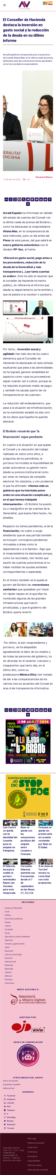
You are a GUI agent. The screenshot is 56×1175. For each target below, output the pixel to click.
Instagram (11, 1099)
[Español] (50, 2)
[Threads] (5, 1128)
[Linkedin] (41, 199)
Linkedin (10, 1103)
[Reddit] (45, 199)
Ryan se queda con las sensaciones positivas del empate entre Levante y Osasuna (28, 840)
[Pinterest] (50, 199)
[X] (24, 199)
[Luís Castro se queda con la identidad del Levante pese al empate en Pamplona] (10, 823)
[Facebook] (19, 199)
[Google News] (6, 199)
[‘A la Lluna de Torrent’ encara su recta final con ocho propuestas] (45, 862)
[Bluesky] (37, 199)
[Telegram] (28, 199)
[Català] (45, 2)
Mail (8, 1106)
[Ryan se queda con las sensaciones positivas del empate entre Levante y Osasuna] (28, 823)
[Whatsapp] (11, 199)
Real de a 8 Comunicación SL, (10, 1154)
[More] (28, 204)
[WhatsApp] (5, 1117)
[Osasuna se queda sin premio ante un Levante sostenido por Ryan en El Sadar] (45, 823)
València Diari (8, 1088)
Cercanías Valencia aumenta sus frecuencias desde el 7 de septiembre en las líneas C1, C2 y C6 (28, 879)
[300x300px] (28, 762)
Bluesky (10, 1121)
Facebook (11, 1096)
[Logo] (24, 5)
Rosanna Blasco (44, 177)
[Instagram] (15, 199)
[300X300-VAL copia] (28, 796)
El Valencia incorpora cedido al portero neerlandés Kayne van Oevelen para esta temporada (9, 879)
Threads (10, 1128)
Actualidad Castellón (11, 1084)
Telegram (11, 1110)
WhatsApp (11, 1117)
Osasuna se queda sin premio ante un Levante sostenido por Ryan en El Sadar (45, 837)
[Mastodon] (32, 199)
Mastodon (11, 1124)
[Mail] (5, 1106)
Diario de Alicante (10, 1081)
